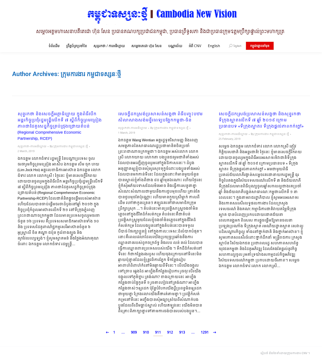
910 (146, 332)
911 (158, 332)
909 (134, 332)
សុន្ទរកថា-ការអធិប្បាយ (32, 146)
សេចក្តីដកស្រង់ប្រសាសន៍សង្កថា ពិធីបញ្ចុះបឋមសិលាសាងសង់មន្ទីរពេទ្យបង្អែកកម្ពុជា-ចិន (160, 117)
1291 (205, 332)
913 (182, 332)
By (69, 146)
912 (170, 332)
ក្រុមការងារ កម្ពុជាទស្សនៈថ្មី (91, 74)
